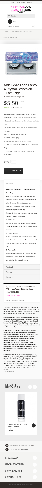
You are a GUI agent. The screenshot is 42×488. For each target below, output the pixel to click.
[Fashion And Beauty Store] (21, 9)
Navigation (15, 16)
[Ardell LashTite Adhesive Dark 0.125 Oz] (21, 407)
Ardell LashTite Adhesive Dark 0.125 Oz (17, 426)
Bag (14, 21)
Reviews (9, 272)
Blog (18, 2)
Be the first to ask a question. (15, 300)
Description (9, 183)
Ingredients (9, 277)
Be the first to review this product (14, 97)
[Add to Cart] (34, 425)
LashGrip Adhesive (26, 236)
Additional (9, 267)
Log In (23, 2)
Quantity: (6, 162)
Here (23, 309)
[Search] (33, 26)
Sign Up (29, 2)
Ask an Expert (14, 296)
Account (12, 2)
